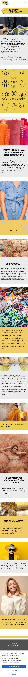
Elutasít (14, 674)
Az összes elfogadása (14, 666)
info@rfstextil (13, 649)
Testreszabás (14, 670)
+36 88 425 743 (14, 647)
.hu (18, 649)
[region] (14, 663)
